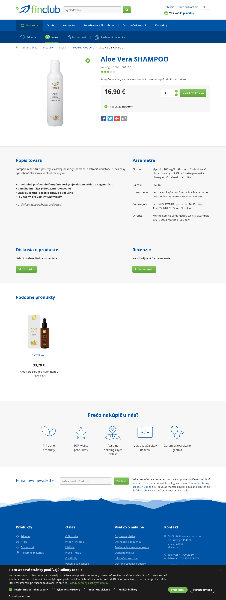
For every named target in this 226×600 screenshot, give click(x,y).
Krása (62, 47)
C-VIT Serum (38, 355)
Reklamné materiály (32, 552)
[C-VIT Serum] (39, 332)
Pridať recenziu (144, 269)
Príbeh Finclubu (74, 541)
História (70, 547)
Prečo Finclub (73, 552)
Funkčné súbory (128, 589)
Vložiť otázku (26, 269)
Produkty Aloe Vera (83, 47)
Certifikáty (71, 558)
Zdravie (25, 536)
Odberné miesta (124, 552)
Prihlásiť (169, 7)
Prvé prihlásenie (188, 7)
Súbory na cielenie (99, 589)
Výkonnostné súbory (68, 589)
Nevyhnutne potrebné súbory (30, 589)
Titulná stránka (28, 47)
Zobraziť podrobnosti (20, 596)
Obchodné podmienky (128, 541)
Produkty (48, 47)
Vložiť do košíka (193, 93)
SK (204, 7)
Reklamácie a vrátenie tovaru (132, 547)
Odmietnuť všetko (202, 589)
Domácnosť (27, 547)
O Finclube (71, 536)
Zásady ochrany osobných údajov (88, 582)
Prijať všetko (178, 589)
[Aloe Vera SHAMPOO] (55, 93)
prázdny (188, 13)
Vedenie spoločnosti (77, 563)
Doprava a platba (125, 536)
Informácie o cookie (126, 558)
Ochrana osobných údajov (130, 563)
